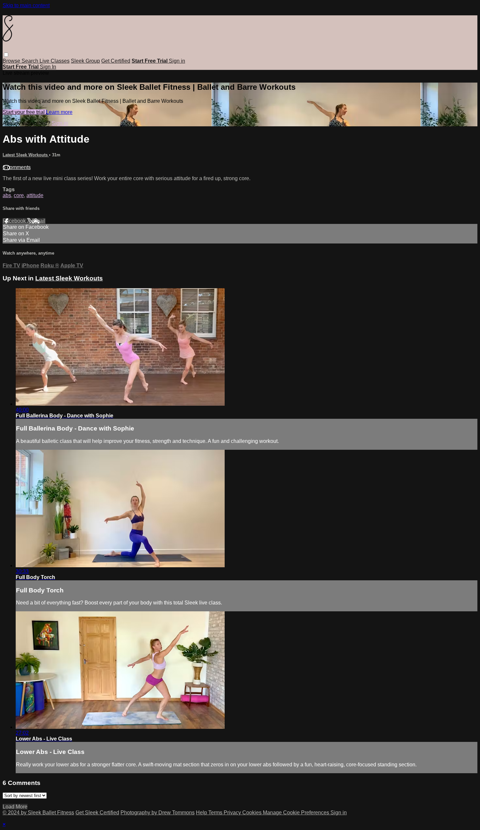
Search (31, 61)
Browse (12, 61)
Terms (216, 812)
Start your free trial (24, 112)
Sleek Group (85, 61)
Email (38, 221)
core (19, 195)
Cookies (252, 812)
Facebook (15, 221)
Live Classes (55, 61)
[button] (6, 55)
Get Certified (115, 61)
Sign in (177, 61)
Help (202, 812)
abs (7, 195)
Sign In (48, 67)
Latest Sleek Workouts (26, 154)
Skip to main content (26, 5)
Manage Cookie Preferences (296, 812)
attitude (34, 195)
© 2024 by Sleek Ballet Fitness (38, 812)
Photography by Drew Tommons (157, 812)
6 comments (17, 167)
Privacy (233, 812)
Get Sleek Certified (97, 812)
